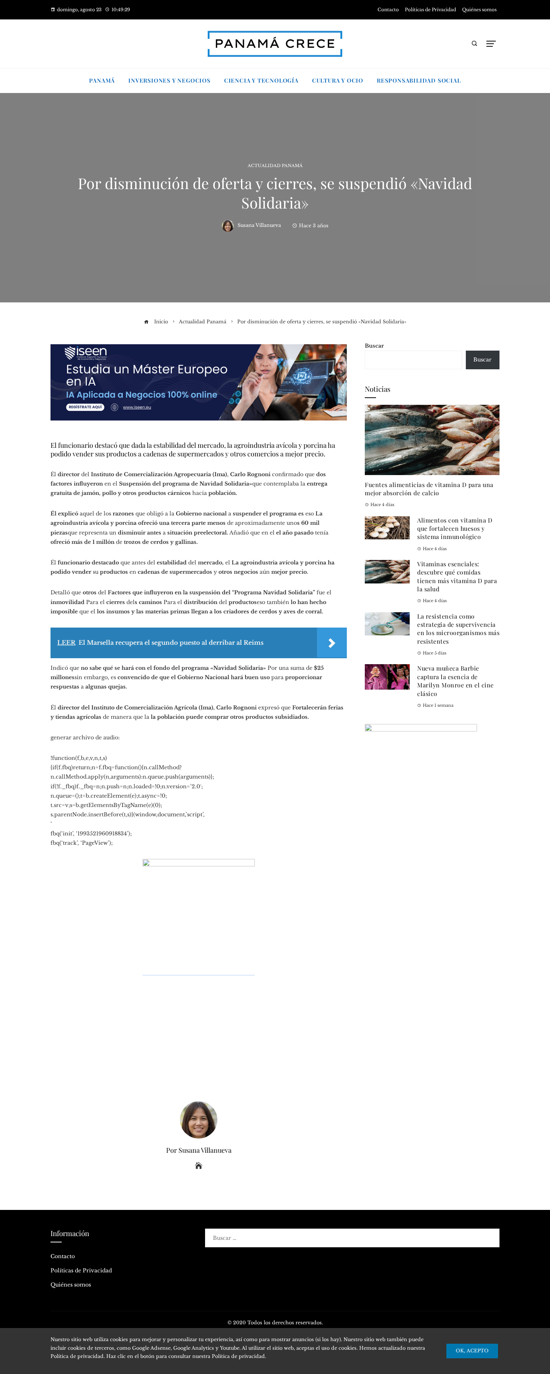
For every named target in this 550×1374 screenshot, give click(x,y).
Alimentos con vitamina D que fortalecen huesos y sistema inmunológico (454, 528)
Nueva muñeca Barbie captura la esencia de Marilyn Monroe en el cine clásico (455, 680)
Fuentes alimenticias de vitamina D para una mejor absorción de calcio (429, 489)
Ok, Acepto (472, 1350)
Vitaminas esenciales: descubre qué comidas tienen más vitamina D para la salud (457, 576)
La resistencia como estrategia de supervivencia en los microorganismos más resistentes (458, 628)
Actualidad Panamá (275, 166)
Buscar (374, 345)
